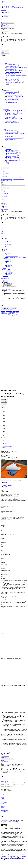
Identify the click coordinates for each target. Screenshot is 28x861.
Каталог (3, 794)
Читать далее (17, 842)
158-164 (4, 440)
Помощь (3, 807)
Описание (5, 482)
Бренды (2, 797)
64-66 (4, 431)
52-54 (4, 421)
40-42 (4, 411)
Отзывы (5, 487)
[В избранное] (4, 401)
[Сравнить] (4, 404)
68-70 (4, 435)
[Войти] (1, 229)
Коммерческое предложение (7, 22)
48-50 (4, 418)
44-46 (4, 415)
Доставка (5, 486)
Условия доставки (5, 811)
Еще (8, 83)
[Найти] (8, 168)
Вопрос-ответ (4, 812)
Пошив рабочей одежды (9, 6)
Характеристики (7, 485)
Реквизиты (6, 15)
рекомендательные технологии (8, 829)
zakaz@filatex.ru (4, 31)
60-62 (4, 428)
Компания (3, 799)
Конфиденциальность (6, 821)
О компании (6, 12)
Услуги (2, 798)
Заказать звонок (4, 26)
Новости (5, 13)
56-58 (4, 425)
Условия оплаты (4, 810)
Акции (2, 795)
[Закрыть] (2, 233)
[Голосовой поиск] (4, 168)
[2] (14, 370)
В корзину (3, 447)
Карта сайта (15, 821)
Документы (6, 483)
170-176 (4, 443)
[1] (14, 334)
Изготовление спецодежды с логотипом (13, 7)
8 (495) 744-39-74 (5, 24)
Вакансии (5, 16)
